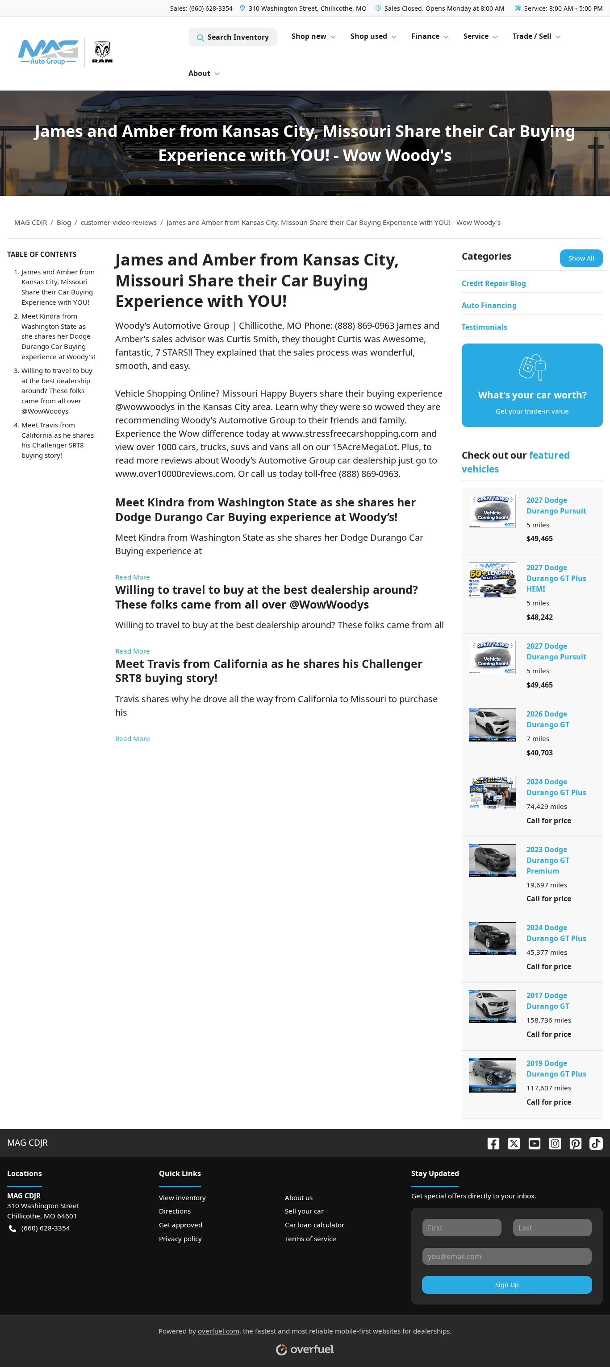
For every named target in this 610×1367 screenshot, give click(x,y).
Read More (132, 576)
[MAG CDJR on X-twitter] (510, 1142)
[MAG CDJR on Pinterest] (572, 1142)
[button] (304, 8)
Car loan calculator (314, 1224)
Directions (175, 1210)
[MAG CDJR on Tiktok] (592, 1142)
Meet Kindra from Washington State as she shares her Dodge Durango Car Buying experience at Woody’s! (58, 336)
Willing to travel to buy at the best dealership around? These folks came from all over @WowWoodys (56, 390)
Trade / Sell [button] (532, 36)
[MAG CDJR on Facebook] (490, 1142)
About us (299, 1197)
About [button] (199, 73)
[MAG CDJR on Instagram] (551, 1142)
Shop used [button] (369, 36)
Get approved (180, 1224)
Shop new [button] (309, 36)
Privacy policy (180, 1238)
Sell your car (304, 1210)
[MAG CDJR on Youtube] (531, 1142)
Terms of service (310, 1238)
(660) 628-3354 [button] (45, 1227)
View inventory (182, 1197)
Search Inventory (238, 37)
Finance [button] (425, 36)
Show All (581, 258)
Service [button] (476, 36)
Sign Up (507, 1284)
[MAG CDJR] (97, 54)
